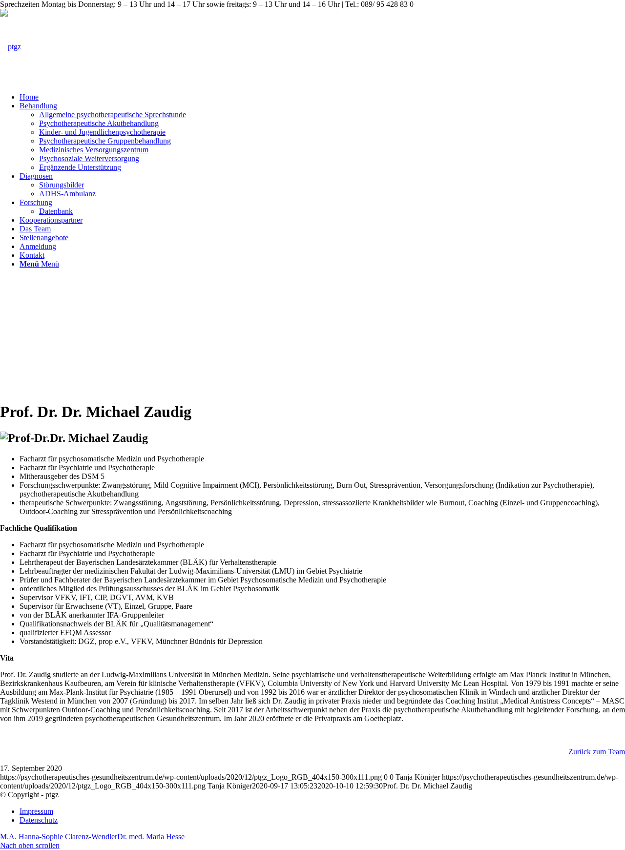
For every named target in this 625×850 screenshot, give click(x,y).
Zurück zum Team (596, 751)
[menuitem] (322, 97)
